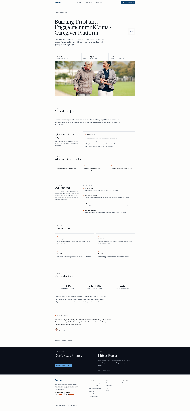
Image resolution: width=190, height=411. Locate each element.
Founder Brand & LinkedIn (95, 388)
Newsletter (91, 391)
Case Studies (89, 2)
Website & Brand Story (94, 383)
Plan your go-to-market (128, 2)
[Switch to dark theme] (118, 2)
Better (127, 380)
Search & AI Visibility (94, 385)
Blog (107, 388)
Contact (107, 390)
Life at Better (99, 2)
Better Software (126, 383)
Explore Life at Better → (104, 370)
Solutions (79, 2)
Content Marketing (93, 396)
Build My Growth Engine (62, 365)
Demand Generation (94, 393)
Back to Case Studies (61, 12)
